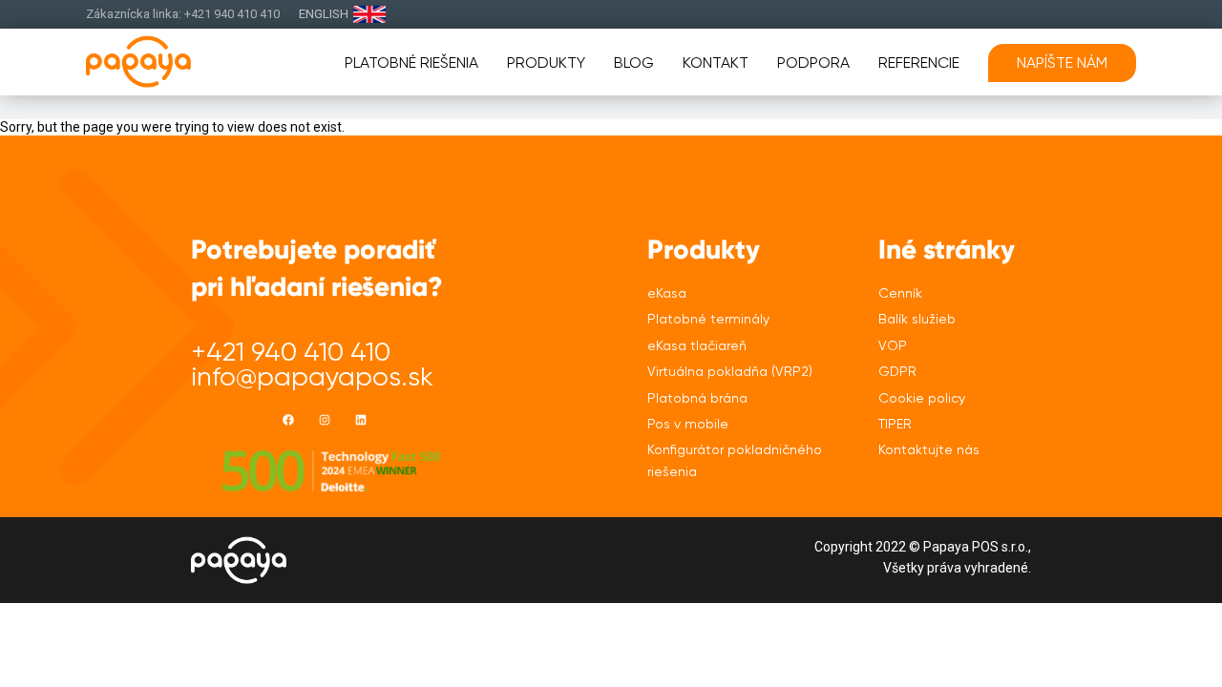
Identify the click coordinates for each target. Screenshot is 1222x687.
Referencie (918, 62)
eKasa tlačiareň (697, 345)
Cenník (900, 293)
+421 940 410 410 (290, 351)
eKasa (666, 293)
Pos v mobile (687, 423)
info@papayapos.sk (312, 376)
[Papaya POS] (169, 61)
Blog (634, 62)
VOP (892, 345)
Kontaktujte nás (929, 449)
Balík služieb (917, 318)
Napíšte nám (1062, 62)
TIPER (895, 423)
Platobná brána (697, 398)
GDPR (897, 371)
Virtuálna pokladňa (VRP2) (729, 371)
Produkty (546, 62)
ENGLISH (323, 14)
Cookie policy (921, 398)
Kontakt (715, 62)
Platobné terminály (708, 318)
